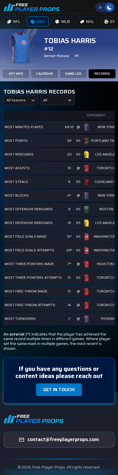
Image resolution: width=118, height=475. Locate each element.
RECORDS (102, 73)
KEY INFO (16, 73)
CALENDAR (44, 73)
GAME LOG (73, 73)
